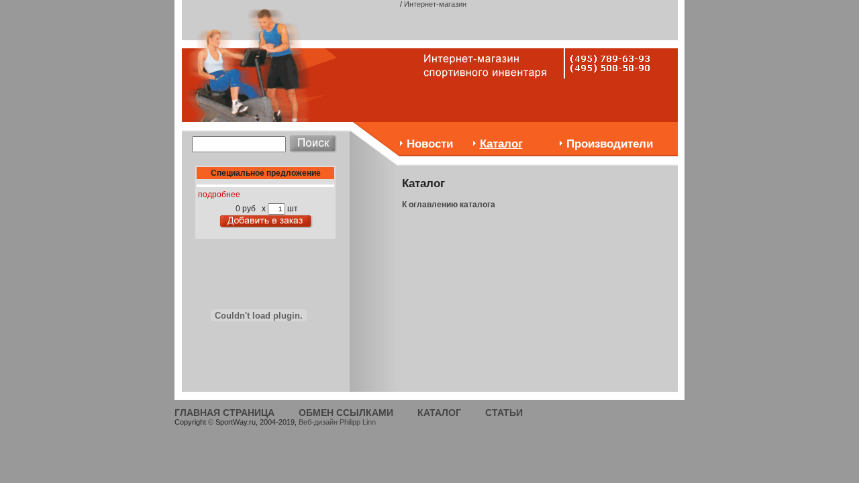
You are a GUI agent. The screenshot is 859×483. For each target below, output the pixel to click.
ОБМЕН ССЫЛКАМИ (346, 412)
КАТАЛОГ (439, 412)
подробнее (219, 194)
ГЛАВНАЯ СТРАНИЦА (224, 412)
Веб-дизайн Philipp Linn (337, 422)
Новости (430, 144)
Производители (609, 144)
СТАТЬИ (504, 412)
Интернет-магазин (435, 4)
